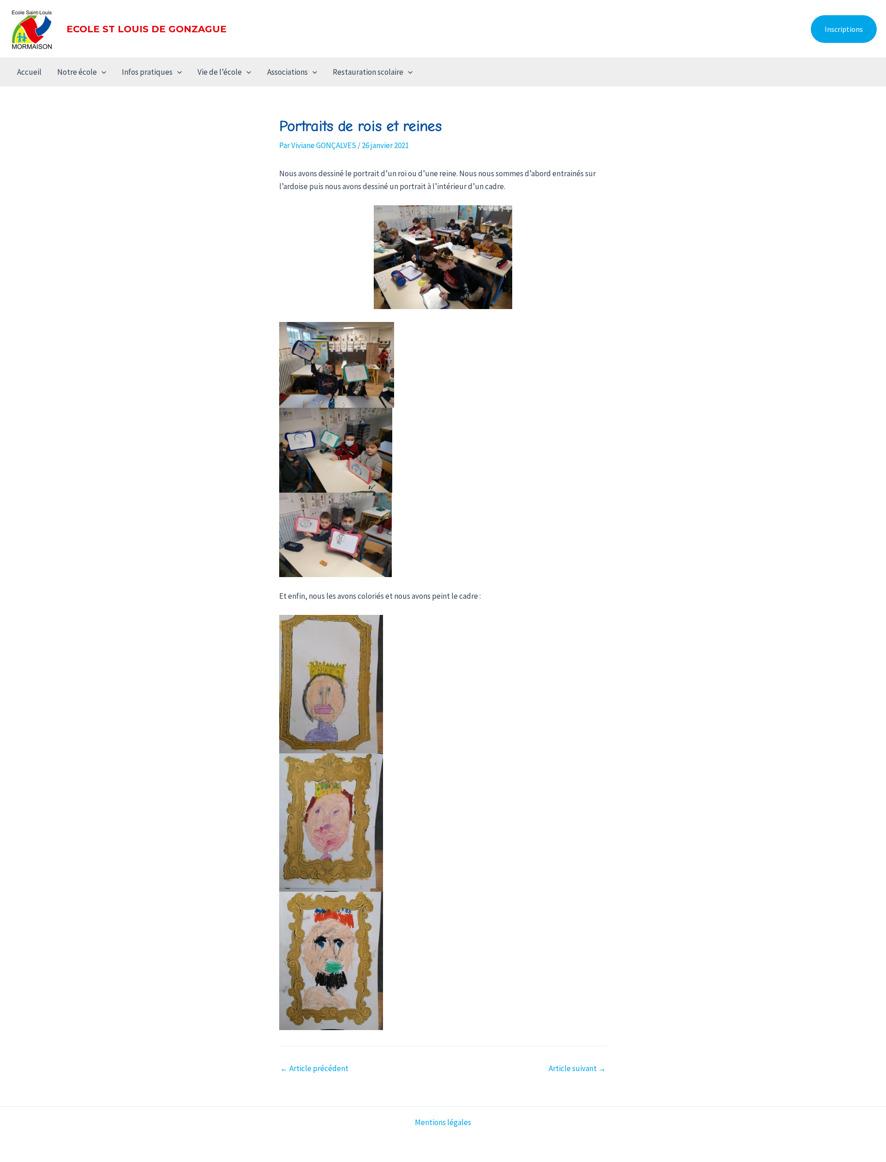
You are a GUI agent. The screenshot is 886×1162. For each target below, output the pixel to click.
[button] (844, 29)
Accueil (29, 72)
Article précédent (314, 1069)
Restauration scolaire (368, 72)
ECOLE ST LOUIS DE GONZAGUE (146, 29)
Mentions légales (443, 1122)
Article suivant (577, 1069)
